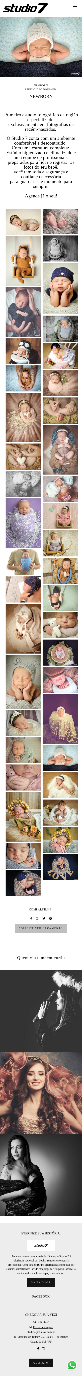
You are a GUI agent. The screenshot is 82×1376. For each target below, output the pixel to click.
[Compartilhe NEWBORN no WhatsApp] (37, 918)
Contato (41, 1363)
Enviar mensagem (43, 1327)
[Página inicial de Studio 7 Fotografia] (25, 8)
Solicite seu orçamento (41, 928)
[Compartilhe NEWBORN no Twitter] (43, 918)
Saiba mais (41, 1282)
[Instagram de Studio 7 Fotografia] (43, 1349)
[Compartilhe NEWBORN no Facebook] (31, 918)
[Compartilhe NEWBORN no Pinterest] (50, 918)
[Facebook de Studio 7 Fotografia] (38, 1349)
